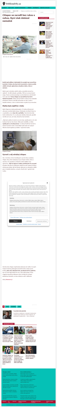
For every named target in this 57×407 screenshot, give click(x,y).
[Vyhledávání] (46, 12)
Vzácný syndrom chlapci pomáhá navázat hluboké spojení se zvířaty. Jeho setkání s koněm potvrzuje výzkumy (19, 340)
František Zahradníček (19, 311)
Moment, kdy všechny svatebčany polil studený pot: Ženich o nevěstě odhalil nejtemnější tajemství (49, 44)
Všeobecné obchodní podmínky (36, 402)
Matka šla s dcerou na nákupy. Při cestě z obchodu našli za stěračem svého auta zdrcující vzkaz (8, 338)
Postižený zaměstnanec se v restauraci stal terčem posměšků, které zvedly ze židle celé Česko (19, 358)
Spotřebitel (36, 7)
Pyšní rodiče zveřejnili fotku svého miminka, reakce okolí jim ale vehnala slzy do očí (31, 338)
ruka (19, 306)
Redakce (4, 401)
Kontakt (39, 224)
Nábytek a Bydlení (44, 7)
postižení (13, 306)
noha (7, 306)
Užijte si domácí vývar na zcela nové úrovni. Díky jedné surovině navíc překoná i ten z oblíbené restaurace (49, 35)
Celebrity (4, 7)
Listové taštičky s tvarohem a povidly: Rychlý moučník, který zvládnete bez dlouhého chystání (10, 386)
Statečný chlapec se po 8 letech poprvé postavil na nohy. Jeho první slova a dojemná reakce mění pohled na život (8, 359)
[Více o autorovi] (30, 316)
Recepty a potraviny (20, 7)
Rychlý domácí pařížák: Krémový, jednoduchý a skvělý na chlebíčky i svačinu (10, 392)
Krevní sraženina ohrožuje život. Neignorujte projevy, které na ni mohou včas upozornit (27, 392)
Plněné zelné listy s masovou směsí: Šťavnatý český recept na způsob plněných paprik (10, 381)
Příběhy (29, 7)
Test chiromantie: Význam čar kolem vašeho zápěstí (30, 356)
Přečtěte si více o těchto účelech (26, 217)
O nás (9, 402)
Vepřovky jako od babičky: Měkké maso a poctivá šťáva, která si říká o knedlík (10, 375)
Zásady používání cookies (22, 402)
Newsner (8, 279)
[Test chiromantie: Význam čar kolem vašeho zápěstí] (31, 350)
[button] (47, 183)
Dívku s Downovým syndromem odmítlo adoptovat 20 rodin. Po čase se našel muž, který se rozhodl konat (28, 386)
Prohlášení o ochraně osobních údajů (30, 224)
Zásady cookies (19, 224)
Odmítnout (29, 221)
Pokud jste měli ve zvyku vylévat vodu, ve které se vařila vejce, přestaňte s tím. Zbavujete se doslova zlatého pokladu (28, 397)
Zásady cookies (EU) (49, 402)
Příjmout (15, 221)
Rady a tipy (11, 7)
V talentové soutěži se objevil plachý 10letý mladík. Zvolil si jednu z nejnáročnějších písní (27, 381)
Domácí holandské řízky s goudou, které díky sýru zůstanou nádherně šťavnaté (10, 397)
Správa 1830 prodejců (14, 217)
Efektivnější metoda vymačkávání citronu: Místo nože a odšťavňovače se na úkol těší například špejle (49, 54)
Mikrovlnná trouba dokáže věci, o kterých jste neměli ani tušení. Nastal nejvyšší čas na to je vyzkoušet (49, 25)
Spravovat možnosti (42, 221)
